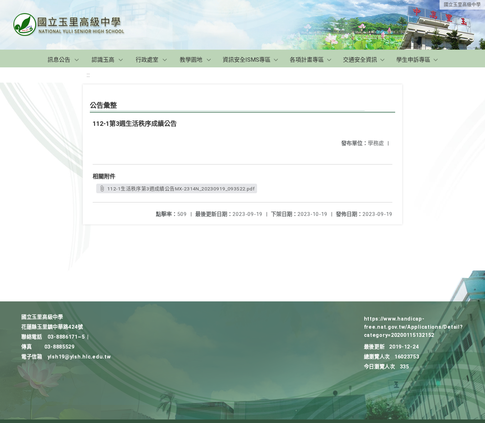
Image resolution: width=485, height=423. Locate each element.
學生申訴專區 (413, 59)
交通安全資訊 (360, 59)
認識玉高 (103, 59)
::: (88, 75)
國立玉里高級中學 (462, 4)
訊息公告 (59, 59)
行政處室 (147, 59)
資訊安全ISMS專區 (247, 59)
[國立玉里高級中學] (77, 25)
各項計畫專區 (307, 59)
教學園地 (191, 59)
